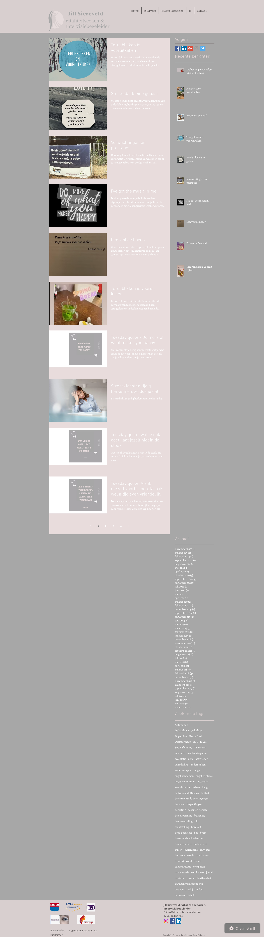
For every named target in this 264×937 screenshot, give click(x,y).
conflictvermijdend (202, 872)
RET (195, 741)
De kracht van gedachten (189, 730)
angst (197, 770)
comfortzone (193, 861)
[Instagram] (166, 921)
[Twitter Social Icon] (202, 48)
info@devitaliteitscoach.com (183, 912)
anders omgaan (183, 770)
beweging (199, 815)
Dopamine (181, 736)
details (191, 895)
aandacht (180, 753)
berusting (180, 809)
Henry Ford (195, 736)
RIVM (203, 741)
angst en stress (204, 776)
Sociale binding (183, 747)
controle (179, 878)
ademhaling (181, 764)
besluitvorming (183, 815)
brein (203, 832)
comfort (179, 861)
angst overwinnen (185, 781)
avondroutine (182, 787)
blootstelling (182, 827)
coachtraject (203, 855)
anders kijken (198, 764)
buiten (178, 849)
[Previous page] (90, 525)
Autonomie (181, 725)
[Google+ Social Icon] (190, 48)
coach (190, 855)
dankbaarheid (204, 878)
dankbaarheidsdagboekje (189, 883)
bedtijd (205, 793)
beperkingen (194, 804)
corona (190, 878)
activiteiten (202, 758)
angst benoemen (184, 776)
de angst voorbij (184, 889)
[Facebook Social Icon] (177, 48)
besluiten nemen (197, 809)
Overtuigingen (183, 741)
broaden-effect (183, 844)
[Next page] (128, 525)
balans (196, 787)
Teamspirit (200, 747)
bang (205, 787)
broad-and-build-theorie (189, 838)
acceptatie (180, 758)
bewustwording (184, 821)
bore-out (196, 827)
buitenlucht (191, 849)
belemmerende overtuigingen (192, 798)
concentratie (182, 872)
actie (190, 758)
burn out (205, 849)
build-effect (200, 844)
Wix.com (201, 935)
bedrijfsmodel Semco (187, 793)
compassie (199, 866)
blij (196, 821)
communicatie (183, 866)
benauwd (180, 804)
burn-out (180, 855)
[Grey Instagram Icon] (196, 48)
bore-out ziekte (183, 832)
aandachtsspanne (197, 753)
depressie (180, 895)
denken (199, 889)
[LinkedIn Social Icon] (184, 48)
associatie (203, 781)
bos (196, 832)
